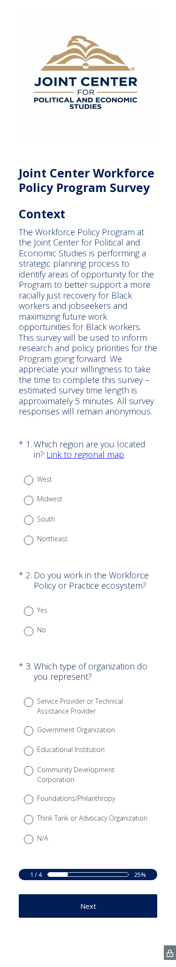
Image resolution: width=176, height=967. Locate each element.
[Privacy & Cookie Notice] (170, 953)
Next (88, 906)
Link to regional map (85, 454)
